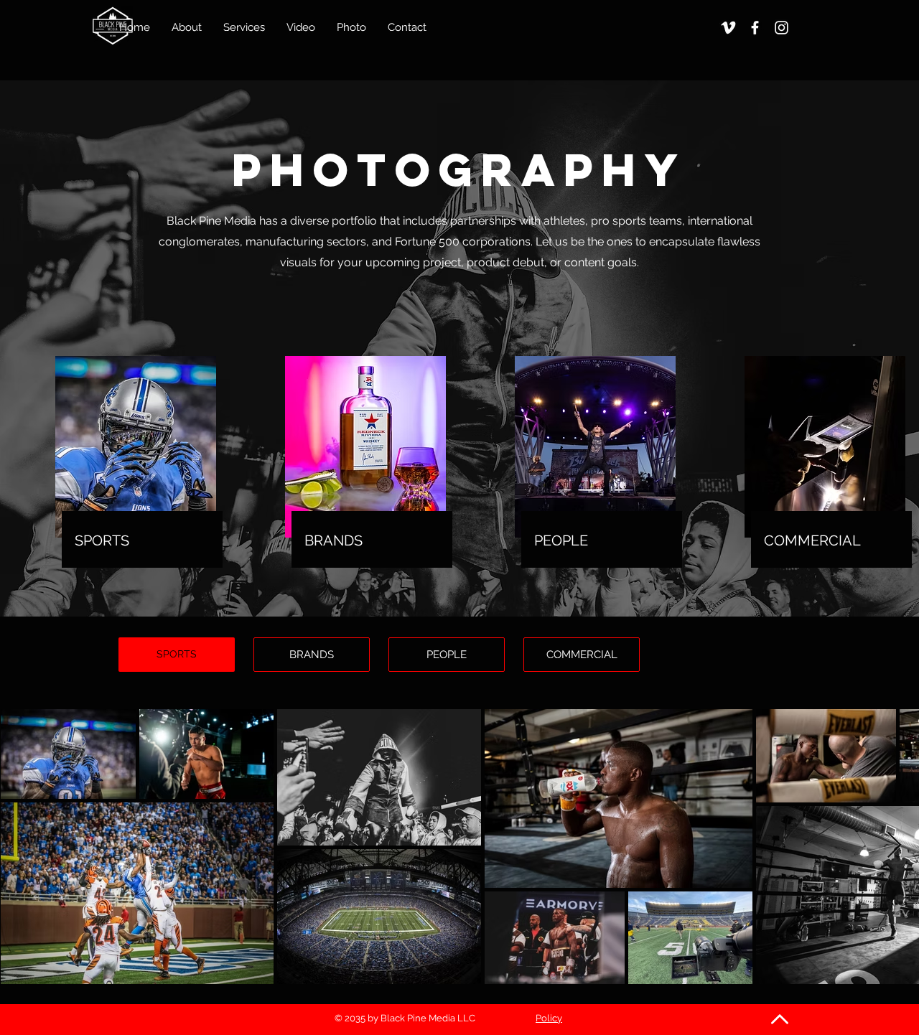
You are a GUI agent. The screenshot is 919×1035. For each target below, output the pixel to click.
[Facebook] (755, 28)
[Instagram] (781, 28)
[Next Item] (894, 846)
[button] (351, 27)
